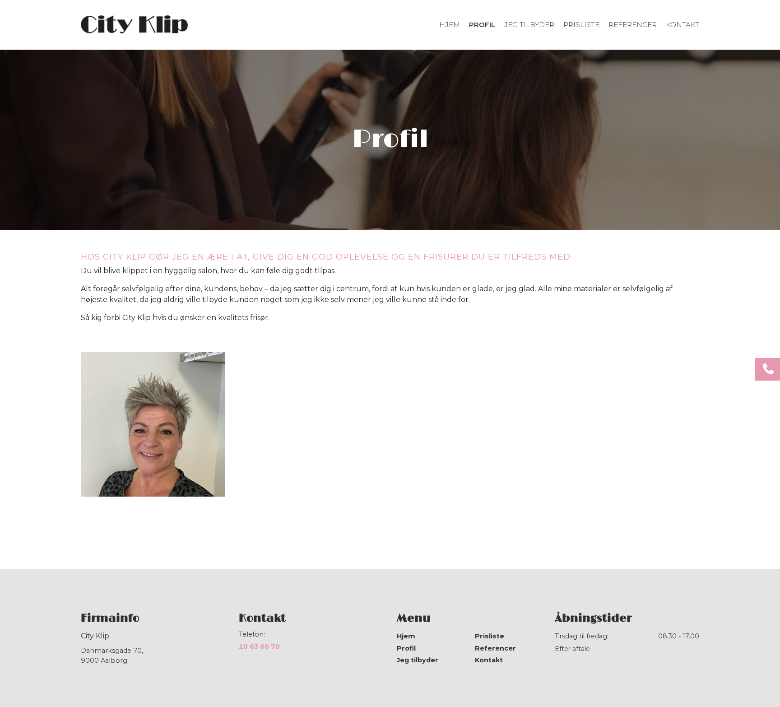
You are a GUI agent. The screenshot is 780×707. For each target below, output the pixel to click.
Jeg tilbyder (417, 660)
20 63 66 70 (259, 646)
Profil (406, 648)
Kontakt (489, 660)
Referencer (495, 648)
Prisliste (489, 636)
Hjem (406, 636)
